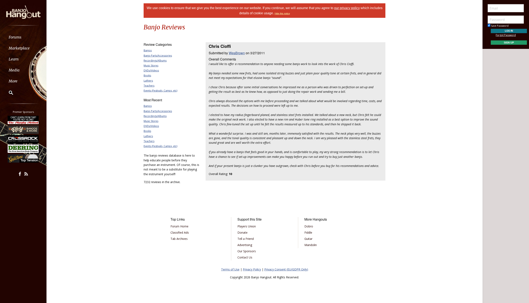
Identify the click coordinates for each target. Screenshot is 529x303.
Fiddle (308, 232)
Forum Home (179, 226)
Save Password (499, 26)
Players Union (246, 226)
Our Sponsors (246, 251)
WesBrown (237, 53)
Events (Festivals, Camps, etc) (160, 90)
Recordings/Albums (155, 60)
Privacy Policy (252, 269)
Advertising (244, 245)
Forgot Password (506, 35)
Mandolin (310, 245)
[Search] (8, 92)
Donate (242, 232)
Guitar (308, 239)
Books (147, 75)
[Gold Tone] (23, 158)
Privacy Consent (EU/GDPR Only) (286, 269)
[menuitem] (23, 37)
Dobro (308, 226)
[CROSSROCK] (23, 139)
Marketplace (19, 48)
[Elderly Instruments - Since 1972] (23, 129)
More (13, 81)
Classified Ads (179, 232)
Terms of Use (230, 269)
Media (14, 70)
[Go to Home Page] (23, 12)
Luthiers (148, 80)
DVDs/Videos (151, 70)
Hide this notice (282, 13)
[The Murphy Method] (23, 120)
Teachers (149, 85)
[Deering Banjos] (23, 148)
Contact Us (244, 257)
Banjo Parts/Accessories (158, 55)
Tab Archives (179, 239)
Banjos (148, 50)
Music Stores (151, 65)
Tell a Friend (245, 239)
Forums (15, 37)
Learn (14, 59)
